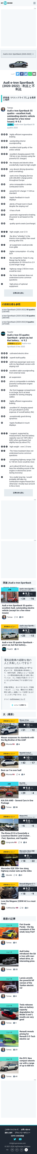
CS (21, 1150)
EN (12, 1150)
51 (23, 617)
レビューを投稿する (20, 705)
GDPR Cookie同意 (17, 1136)
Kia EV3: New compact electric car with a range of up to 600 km (27, 1062)
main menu (34, 2)
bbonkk (9, 875)
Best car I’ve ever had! (11, 770)
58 (17, 807)
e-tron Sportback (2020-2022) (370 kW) (18, 323)
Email (34, 74)
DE (17, 1150)
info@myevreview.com (17, 1143)
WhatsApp (30, 74)
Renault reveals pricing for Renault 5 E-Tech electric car (27, 1035)
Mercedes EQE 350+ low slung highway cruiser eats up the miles (16, 869)
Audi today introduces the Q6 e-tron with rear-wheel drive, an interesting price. (28, 956)
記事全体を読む (18, 293)
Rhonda (9, 744)
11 (18, 649)
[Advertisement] (18, 27)
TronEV (10, 332)
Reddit (26, 74)
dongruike (10, 842)
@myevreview (20, 1139)
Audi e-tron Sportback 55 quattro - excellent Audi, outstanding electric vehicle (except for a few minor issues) (21, 116)
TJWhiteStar (11, 908)
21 (17, 1050)
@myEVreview (14, 1139)
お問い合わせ (25, 1129)
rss (7, 1150)
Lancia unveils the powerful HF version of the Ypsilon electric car (27, 983)
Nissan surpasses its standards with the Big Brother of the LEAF (17, 738)
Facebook (22, 74)
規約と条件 (8, 1133)
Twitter (18, 74)
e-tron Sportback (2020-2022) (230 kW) (18, 311)
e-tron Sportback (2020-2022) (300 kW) (18, 317)
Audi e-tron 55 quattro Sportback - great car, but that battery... (20, 338)
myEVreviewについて (17, 699)
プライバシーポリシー (22, 1133)
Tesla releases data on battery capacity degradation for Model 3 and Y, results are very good (27, 1012)
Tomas (10, 108)
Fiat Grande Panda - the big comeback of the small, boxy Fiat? (27, 928)
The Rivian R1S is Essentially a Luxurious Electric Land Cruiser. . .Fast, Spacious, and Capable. (16, 835)
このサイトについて (12, 1129)
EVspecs (27, 1146)
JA (26, 1150)
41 (17, 1076)
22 (17, 969)
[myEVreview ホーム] (7, 4)
